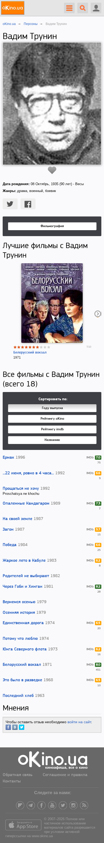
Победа (10, 545)
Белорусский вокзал (29, 353)
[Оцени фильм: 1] (15, 347)
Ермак (8, 457)
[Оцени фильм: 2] (19, 347)
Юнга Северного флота (25, 649)
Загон (8, 529)
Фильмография (52, 226)
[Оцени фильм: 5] (30, 347)
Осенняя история (19, 613)
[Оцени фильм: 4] (26, 347)
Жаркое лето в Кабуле (24, 561)
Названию (52, 440)
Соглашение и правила (65, 775)
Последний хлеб (18, 696)
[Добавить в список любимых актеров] (52, 170)
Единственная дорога (23, 623)
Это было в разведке (22, 680)
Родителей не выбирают (26, 576)
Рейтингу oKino (52, 418)
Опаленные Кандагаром (26, 503)
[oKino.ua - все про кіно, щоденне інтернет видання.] (13, 8)
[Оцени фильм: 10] (49, 347)
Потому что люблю (20, 639)
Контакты (12, 781)
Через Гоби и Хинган (22, 587)
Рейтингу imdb (52, 429)
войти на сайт (79, 722)
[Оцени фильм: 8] (41, 347)
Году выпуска (52, 408)
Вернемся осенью (19, 602)
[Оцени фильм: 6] (34, 347)
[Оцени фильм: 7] (37, 347)
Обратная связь (18, 775)
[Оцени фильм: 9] (45, 347)
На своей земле (17, 519)
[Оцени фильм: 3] (23, 347)
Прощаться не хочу (21, 489)
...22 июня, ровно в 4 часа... (28, 473)
